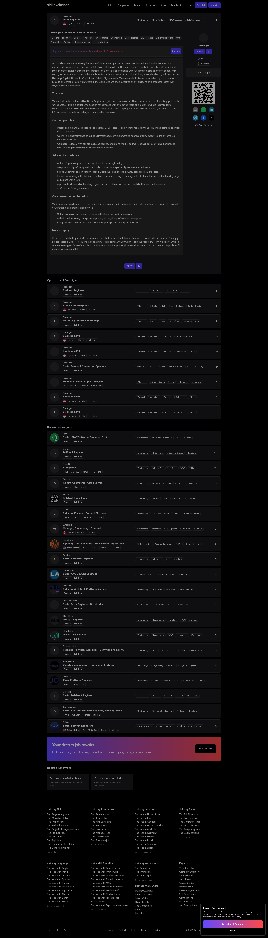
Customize (233, 931)
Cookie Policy (235, 917)
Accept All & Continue (233, 924)
